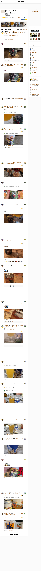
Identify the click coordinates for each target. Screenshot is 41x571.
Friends (24, 29)
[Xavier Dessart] (39, 33)
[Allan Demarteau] (36, 36)
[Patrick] (36, 33)
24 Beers (18, 17)
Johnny (15, 43)
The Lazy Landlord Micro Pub (13, 35)
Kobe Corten (6, 162)
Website (26, 19)
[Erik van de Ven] (9, 286)
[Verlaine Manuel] (36, 39)
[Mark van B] (18, 261)
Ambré (14, 162)
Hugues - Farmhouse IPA (17, 128)
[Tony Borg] (13, 286)
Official (24, 17)
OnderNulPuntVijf (11, 329)
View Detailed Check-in (10, 39)
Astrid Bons (6, 265)
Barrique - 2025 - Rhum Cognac (15, 31)
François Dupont (7, 513)
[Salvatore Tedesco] (39, 36)
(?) (36, 43)
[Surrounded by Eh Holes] (31, 39)
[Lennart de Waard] (12, 286)
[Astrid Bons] (12, 321)
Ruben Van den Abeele (8, 438)
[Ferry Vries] (9, 60)
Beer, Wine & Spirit (11, 516)
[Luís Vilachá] (33, 39)
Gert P (5, 98)
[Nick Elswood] (19, 261)
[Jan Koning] (16, 261)
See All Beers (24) (35, 75)
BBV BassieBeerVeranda (18, 459)
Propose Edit (35, 9)
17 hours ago (5, 39)
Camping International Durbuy (13, 383)
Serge (12, 98)
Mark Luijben (6, 128)
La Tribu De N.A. (15, 325)
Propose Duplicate (35, 11)
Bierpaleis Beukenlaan (12, 206)
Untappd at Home (11, 65)
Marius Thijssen (6, 43)
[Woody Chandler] (31, 33)
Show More (14, 534)
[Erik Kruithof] (10, 261)
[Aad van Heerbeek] (13, 261)
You (26, 29)
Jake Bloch (6, 492)
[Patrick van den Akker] (15, 261)
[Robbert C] (12, 261)
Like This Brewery (35, 30)
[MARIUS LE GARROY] (31, 36)
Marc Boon (6, 106)
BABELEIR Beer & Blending (8, 32)
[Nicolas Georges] (33, 36)
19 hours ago (5, 145)
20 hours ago (5, 200)
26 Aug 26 (5, 259)
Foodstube (16, 493)
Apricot (16, 513)
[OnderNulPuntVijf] (9, 346)
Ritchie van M (6, 64)
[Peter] (9, 147)
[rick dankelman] (9, 261)
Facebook (22, 19)
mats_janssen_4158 (7, 419)
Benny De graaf (6, 239)
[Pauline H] (33, 33)
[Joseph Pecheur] (39, 39)
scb (4, 31)
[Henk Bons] (21, 261)
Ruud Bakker (6, 325)
